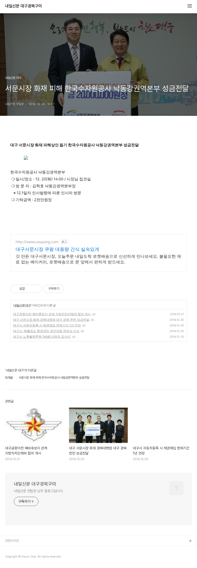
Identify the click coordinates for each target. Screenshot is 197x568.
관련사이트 (12, 541)
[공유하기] (29, 289)
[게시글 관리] (36, 289)
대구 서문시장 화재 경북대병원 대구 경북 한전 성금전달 (51, 320)
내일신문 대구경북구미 (23, 6)
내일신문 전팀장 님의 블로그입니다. (39, 491)
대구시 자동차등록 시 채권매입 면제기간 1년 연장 (47, 325)
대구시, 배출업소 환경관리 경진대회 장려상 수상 (46, 331)
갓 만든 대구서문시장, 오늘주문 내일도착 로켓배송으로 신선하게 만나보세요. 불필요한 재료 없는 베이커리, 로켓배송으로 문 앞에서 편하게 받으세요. (98, 259)
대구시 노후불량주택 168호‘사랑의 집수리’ (42, 336)
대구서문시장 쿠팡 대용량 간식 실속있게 (57, 249)
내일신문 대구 (22, 305)
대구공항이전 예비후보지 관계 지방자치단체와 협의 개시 (52, 314)
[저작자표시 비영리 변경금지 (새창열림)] (71, 289)
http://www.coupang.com (37, 242)
